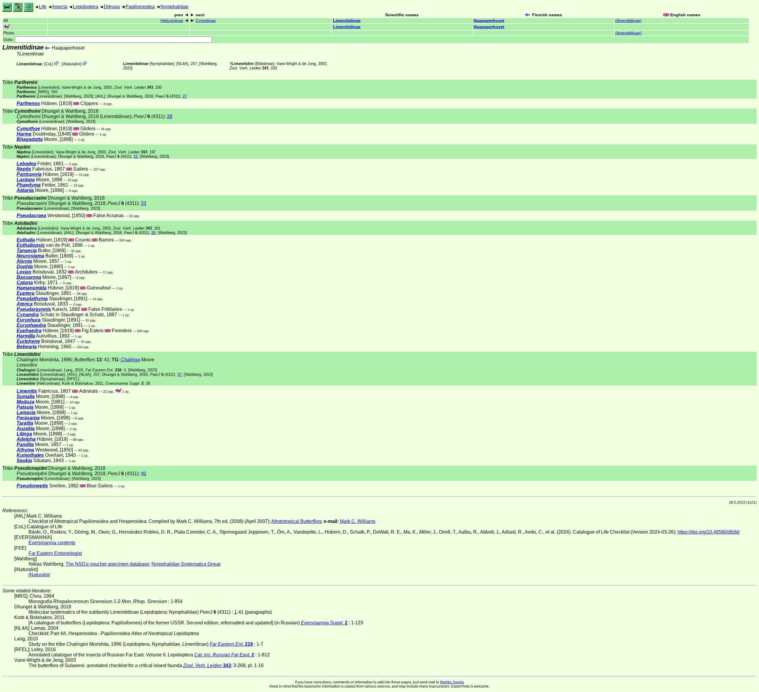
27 (185, 96)
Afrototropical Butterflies (296, 521)
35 (153, 232)
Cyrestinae (206, 20)
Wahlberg (208, 63)
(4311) (167, 96)
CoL (48, 64)
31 (135, 156)
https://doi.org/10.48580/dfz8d (708, 531)
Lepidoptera (85, 6)
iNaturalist (71, 64)
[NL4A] (182, 63)
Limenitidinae (347, 20)
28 (169, 116)
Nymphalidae (174, 6)
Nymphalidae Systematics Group (186, 564)
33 (143, 203)
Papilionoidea (140, 6)
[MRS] (43, 92)
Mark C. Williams (357, 521)
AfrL (100, 96)
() (628, 20)
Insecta (59, 6)
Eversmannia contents (51, 542)
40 (143, 473)
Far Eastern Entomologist (55, 553)
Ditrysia (112, 6)
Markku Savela (452, 682)
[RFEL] (73, 379)
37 (179, 374)
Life (43, 6)
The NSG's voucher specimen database (107, 564)
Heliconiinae (171, 20)
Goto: (9, 39)
